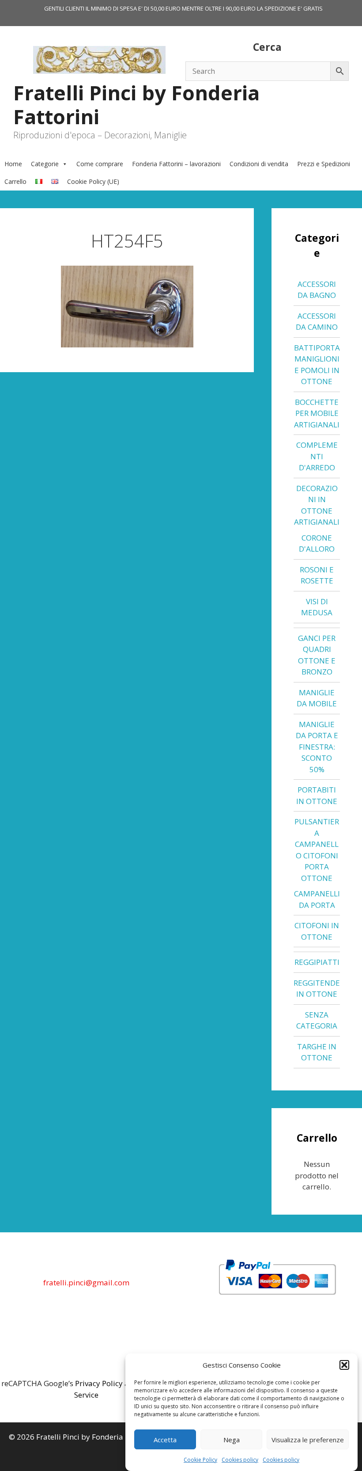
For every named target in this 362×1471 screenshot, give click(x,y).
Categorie (45, 164)
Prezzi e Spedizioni (323, 164)
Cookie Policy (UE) (93, 181)
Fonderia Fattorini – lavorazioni (176, 164)
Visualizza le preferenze (308, 1439)
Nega (231, 1439)
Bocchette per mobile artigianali (316, 413)
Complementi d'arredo (317, 456)
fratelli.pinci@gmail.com (86, 1282)
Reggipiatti (316, 962)
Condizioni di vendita (259, 164)
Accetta (165, 1439)
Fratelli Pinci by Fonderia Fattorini (136, 104)
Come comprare (99, 164)
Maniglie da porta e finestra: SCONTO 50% (317, 746)
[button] (344, 1364)
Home (13, 164)
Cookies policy (240, 1459)
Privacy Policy (99, 1383)
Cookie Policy (200, 1459)
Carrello (15, 181)
